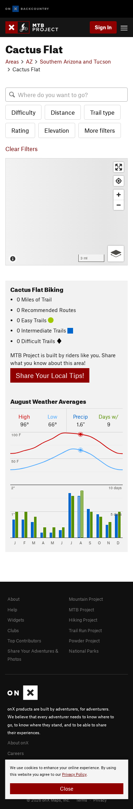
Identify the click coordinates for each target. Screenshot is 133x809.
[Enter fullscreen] (118, 167)
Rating (20, 130)
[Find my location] (118, 181)
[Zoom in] (118, 195)
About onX (18, 742)
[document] (66, 779)
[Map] (66, 211)
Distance (63, 112)
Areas (12, 61)
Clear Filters (21, 148)
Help (12, 609)
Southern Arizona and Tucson (75, 61)
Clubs (13, 630)
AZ (29, 61)
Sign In (103, 27)
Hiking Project (83, 620)
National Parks (84, 651)
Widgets (15, 620)
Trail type (102, 112)
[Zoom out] (118, 205)
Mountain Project (86, 599)
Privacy (100, 799)
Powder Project (84, 640)
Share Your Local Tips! (50, 375)
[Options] (116, 254)
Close (66, 788)
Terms (81, 799)
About (13, 599)
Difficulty (23, 112)
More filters (99, 130)
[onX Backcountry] (27, 9)
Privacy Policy (74, 774)
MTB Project (81, 609)
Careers (15, 753)
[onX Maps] (22, 698)
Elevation (56, 130)
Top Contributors (24, 640)
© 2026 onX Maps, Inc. (48, 799)
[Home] (35, 27)
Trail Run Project (85, 630)
